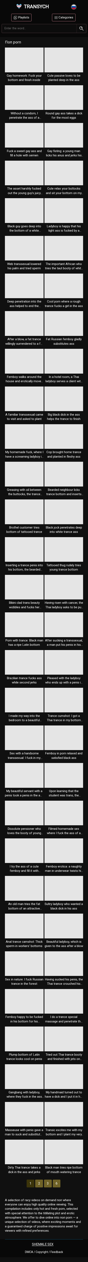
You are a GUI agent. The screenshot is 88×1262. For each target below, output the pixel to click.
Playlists (23, 17)
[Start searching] (81, 28)
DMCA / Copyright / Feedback (44, 1252)
